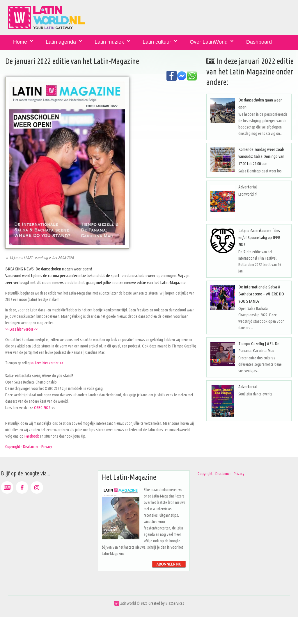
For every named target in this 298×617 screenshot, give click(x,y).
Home (20, 42)
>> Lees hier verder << (21, 329)
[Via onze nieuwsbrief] (7, 487)
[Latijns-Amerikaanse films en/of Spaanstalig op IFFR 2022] (222, 241)
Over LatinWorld (209, 42)
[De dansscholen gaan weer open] (222, 110)
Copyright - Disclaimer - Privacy (28, 446)
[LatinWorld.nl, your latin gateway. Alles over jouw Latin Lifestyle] (116, 603)
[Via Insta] (37, 487)
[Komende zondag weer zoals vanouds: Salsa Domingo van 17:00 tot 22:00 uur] (222, 159)
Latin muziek (109, 42)
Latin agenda (61, 42)
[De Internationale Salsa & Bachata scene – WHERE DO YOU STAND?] (222, 297)
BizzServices (175, 603)
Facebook (32, 436)
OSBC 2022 (42, 407)
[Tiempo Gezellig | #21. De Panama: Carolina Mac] (222, 354)
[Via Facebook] (22, 487)
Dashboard (259, 42)
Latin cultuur (157, 42)
